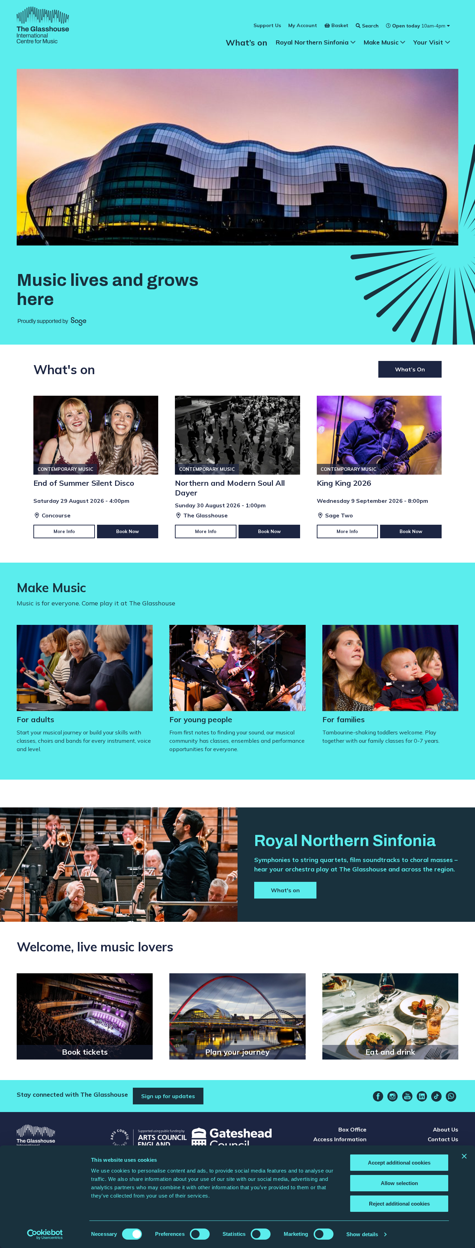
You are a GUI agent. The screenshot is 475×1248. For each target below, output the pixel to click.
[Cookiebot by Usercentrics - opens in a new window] (45, 1234)
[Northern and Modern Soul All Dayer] (237, 467)
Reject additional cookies (399, 1204)
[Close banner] (464, 1156)
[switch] (200, 1234)
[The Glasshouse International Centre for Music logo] (43, 26)
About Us (445, 1129)
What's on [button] (285, 890)
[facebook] (378, 1096)
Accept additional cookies (399, 1163)
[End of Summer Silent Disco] (95, 467)
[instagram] (392, 1096)
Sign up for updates (168, 1096)
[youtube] (407, 1096)
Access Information (340, 1139)
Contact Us (443, 1139)
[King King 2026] (379, 467)
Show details (362, 1234)
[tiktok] (436, 1096)
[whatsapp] (451, 1096)
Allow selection (399, 1183)
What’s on (246, 42)
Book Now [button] (127, 531)
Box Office (352, 1129)
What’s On (410, 369)
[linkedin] (422, 1096)
